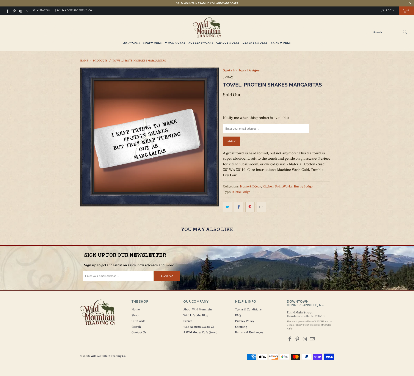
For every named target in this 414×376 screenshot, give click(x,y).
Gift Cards (138, 321)
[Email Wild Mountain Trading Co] (27, 10)
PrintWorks (281, 43)
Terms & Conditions (248, 309)
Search (136, 326)
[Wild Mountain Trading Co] (207, 27)
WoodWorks (175, 43)
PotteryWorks (200, 43)
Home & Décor (250, 186)
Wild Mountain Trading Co (108, 355)
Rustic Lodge (303, 186)
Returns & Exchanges (249, 332)
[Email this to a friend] (261, 207)
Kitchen (268, 186)
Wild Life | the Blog (195, 315)
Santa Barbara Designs (241, 70)
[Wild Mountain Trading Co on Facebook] (7, 10)
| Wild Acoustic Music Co (73, 11)
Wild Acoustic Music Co (199, 326)
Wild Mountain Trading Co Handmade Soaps (207, 3)
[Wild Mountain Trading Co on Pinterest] (14, 10)
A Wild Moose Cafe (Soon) (200, 332)
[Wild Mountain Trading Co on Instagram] (21, 10)
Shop (135, 315)
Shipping (241, 326)
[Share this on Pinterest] (250, 207)
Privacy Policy (244, 321)
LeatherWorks (255, 43)
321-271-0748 (41, 11)
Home (136, 309)
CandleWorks (228, 43)
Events (187, 321)
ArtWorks (131, 43)
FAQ (238, 315)
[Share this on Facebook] (238, 207)
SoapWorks (152, 43)
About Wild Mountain (197, 309)
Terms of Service (322, 324)
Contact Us (139, 332)
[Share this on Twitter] (227, 207)
